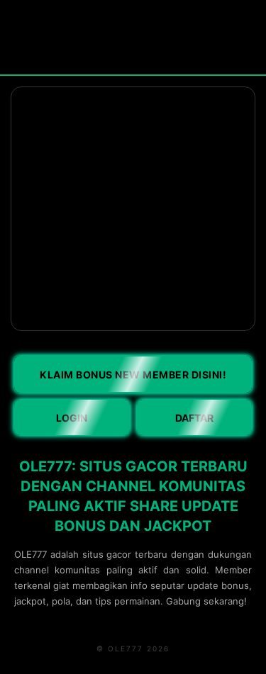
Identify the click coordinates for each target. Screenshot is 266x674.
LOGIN (71, 418)
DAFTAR (194, 418)
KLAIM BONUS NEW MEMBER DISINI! (133, 375)
